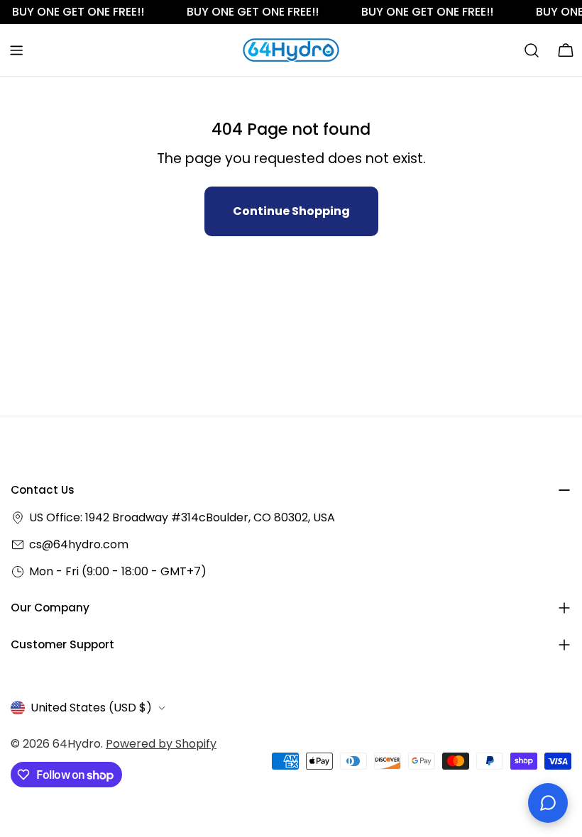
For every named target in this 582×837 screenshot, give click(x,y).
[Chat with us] (548, 803)
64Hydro (77, 744)
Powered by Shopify (161, 744)
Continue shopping (291, 211)
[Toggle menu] (16, 50)
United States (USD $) (91, 707)
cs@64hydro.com (78, 544)
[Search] (531, 50)
